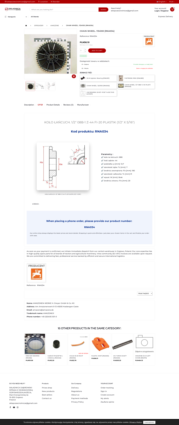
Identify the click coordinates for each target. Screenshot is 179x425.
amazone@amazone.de (43, 310)
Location (44, 2)
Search (103, 9)
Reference (31, 285)
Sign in (104, 391)
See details (31, 361)
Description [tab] (29, 105)
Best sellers (47, 395)
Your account (107, 384)
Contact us (46, 398)
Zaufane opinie (107, 402)
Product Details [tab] (53, 105)
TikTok (21, 408)
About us (75, 395)
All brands (35, 17)
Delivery (75, 388)
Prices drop (47, 388)
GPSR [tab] (40, 105)
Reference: (84, 36)
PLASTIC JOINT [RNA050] (100, 356)
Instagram (18, 407)
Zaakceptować (149, 422)
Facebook (10, 407)
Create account (107, 395)
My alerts (105, 398)
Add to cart (97, 50)
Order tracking (107, 388)
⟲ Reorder (55, 2)
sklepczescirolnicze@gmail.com (21, 2)
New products (48, 391)
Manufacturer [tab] (83, 105)
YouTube (14, 407)
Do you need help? (17, 384)
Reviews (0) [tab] (68, 105)
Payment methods (79, 398)
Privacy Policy (77, 402)
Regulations (76, 391)
